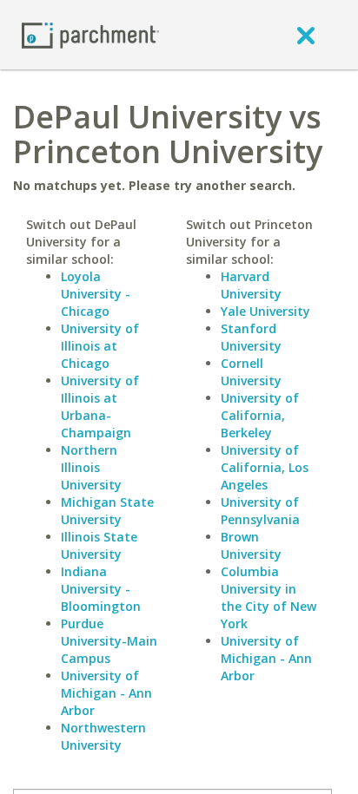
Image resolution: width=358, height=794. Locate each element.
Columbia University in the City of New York (268, 597)
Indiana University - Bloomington (101, 588)
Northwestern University (103, 736)
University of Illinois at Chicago (100, 345)
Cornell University (251, 372)
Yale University (265, 311)
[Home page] (90, 34)
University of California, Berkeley (260, 415)
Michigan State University (107, 511)
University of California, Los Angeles (264, 467)
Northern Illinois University (91, 467)
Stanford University (251, 337)
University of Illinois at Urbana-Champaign (100, 406)
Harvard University (251, 285)
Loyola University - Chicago (95, 293)
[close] (305, 34)
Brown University (251, 545)
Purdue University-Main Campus (109, 640)
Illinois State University (99, 545)
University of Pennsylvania (260, 511)
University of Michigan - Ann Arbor (106, 693)
